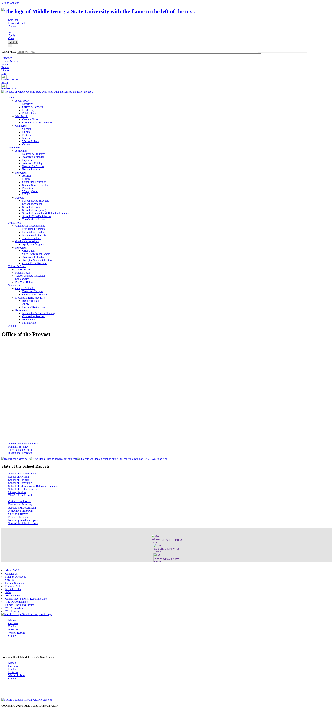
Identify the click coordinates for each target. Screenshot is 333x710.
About (11, 97)
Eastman (27, 135)
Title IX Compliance (16, 601)
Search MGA (8, 51)
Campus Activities (25, 288)
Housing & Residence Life (30, 297)
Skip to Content (10, 2)
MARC (26, 194)
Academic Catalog (32, 163)
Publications (29, 113)
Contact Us (11, 573)
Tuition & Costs (17, 266)
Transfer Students (31, 238)
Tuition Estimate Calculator (30, 275)
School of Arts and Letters (22, 473)
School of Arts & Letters (35, 200)
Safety (8, 592)
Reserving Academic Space (23, 520)
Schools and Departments (22, 507)
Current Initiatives (18, 513)
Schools (19, 197)
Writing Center (30, 191)
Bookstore (27, 188)
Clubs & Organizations (34, 294)
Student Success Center (35, 185)
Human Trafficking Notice (19, 604)
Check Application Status (36, 253)
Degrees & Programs (33, 153)
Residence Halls (31, 300)
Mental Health (13, 589)
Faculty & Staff (16, 23)
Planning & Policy (18, 446)
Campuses (21, 125)
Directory (6, 57)
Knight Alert (29, 322)
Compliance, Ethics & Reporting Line (26, 598)
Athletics (13, 325)
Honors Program (31, 169)
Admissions (14, 222)
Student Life (15, 285)
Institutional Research (20, 452)
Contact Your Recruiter (34, 263)
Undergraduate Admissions (30, 225)
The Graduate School (34, 219)
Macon (26, 138)
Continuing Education (34, 181)
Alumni (12, 26)
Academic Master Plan (20, 510)
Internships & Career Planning (38, 313)
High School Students (34, 231)
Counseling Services (33, 316)
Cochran (27, 128)
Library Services (17, 492)
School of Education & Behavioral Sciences (46, 213)
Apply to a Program (33, 244)
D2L (4, 73)
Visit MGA (21, 116)
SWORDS (12, 79)
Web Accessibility (15, 607)
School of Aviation (32, 203)
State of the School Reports (23, 443)
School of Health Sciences (36, 216)
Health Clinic (29, 319)
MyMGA (12, 88)
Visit (10, 32)
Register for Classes (33, 166)
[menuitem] (170, 121)
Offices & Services (11, 61)
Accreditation (12, 595)
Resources (21, 172)
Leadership (28, 110)
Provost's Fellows (18, 516)
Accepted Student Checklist (37, 260)
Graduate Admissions (27, 241)
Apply (11, 35)
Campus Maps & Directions (37, 122)
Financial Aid (22, 272)
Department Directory (20, 504)
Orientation (28, 250)
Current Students (14, 582)
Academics (14, 147)
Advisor (26, 175)
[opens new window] (15, 458)
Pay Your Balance (25, 281)
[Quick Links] (10, 45)
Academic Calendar (33, 156)
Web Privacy (12, 611)
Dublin (26, 131)
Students (13, 19)
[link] (26, 614)
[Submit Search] (282, 52)
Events (5, 67)
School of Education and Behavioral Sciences (33, 486)
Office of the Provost (19, 501)
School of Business (32, 206)
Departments (29, 160)
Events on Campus (32, 291)
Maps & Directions (15, 576)
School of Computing (34, 210)
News (4, 64)
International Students (34, 235)
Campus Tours (30, 119)
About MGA (22, 100)
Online (26, 144)
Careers (9, 579)
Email (4, 82)
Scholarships (22, 278)
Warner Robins (30, 141)
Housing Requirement (34, 307)
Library (5, 70)
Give (11, 38)
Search (13, 41)
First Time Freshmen (33, 228)
